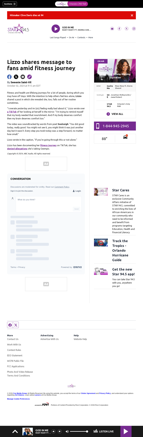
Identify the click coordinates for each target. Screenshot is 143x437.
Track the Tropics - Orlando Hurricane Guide (120, 250)
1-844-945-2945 (116, 126)
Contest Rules (14, 350)
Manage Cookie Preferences (18, 399)
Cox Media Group (20, 393)
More (90, 37)
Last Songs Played (58, 37)
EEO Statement (14, 355)
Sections (8, 4)
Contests (81, 37)
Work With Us (14, 344)
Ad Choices (19, 395)
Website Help (80, 339)
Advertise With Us (49, 339)
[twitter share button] (16, 77)
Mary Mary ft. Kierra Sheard (76, 30)
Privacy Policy (105, 393)
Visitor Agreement (88, 393)
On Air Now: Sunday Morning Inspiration (114, 76)
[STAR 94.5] (71, 4)
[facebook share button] (9, 77)
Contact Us (12, 339)
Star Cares (120, 190)
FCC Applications (15, 366)
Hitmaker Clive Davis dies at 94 (26, 15)
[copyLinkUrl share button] (29, 77)
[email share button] (23, 77)
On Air (71, 37)
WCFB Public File (15, 361)
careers (38, 395)
